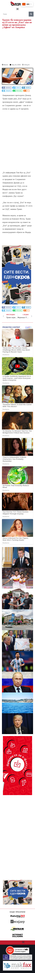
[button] (17, 9)
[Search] (31, 14)
